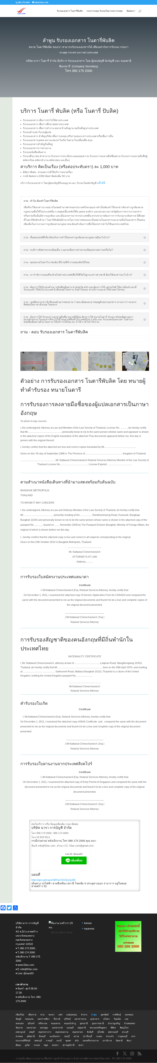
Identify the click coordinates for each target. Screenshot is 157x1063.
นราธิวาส (107, 1040)
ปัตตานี (119, 1040)
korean (88, 923)
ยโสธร (106, 1019)
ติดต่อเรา (131, 11)
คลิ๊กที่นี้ (101, 183)
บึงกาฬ (57, 1019)
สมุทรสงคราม (61, 1032)
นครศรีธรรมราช (91, 1040)
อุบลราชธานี (98, 1023)
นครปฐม (44, 1027)
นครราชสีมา (44, 1019)
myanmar (89, 928)
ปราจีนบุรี (87, 1036)
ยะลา (81, 1045)
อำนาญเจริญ (114, 1023)
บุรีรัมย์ (67, 1019)
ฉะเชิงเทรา (55, 1036)
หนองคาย (55, 1023)
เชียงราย (32, 1014)
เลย (126, 1019)
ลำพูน (94, 1014)
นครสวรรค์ (57, 1027)
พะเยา (51, 1014)
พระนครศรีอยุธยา (98, 1027)
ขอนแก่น (29, 1019)
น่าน (42, 1014)
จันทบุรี (42, 1036)
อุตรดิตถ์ (105, 1014)
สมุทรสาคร (77, 1032)
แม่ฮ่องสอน (71, 1014)
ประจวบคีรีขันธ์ (23, 1040)
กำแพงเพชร (129, 1023)
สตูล (46, 1045)
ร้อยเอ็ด (117, 1019)
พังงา (129, 1040)
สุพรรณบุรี (113, 1032)
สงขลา (55, 1045)
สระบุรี (125, 1032)
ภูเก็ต (27, 1045)
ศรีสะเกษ (42, 1023)
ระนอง (37, 1045)
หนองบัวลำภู (70, 1023)
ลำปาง (84, 1014)
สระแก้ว (110, 1036)
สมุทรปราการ (44, 1032)
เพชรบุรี (38, 1040)
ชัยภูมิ (18, 1019)
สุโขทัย (100, 1032)
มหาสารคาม (80, 1019)
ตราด (76, 1036)
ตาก (133, 1036)
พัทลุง (18, 1045)
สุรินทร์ (31, 1023)
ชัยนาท (19, 1027)
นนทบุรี (70, 1027)
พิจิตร (113, 1027)
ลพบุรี (31, 1032)
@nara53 (77, 854)
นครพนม (129, 1014)
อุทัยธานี (31, 1036)
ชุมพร (68, 1040)
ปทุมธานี (82, 1027)
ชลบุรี (67, 1036)
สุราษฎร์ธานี (69, 1045)
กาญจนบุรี (122, 1036)
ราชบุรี (49, 1040)
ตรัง (77, 1040)
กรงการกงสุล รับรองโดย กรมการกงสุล (105, 11)
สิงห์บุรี (90, 1032)
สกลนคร (20, 1023)
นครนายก (31, 1027)
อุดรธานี (84, 1023)
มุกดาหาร (94, 1019)
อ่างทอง (19, 1036)
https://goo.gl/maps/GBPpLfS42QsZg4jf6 (53, 880)
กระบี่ (58, 1040)
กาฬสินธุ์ (117, 1014)
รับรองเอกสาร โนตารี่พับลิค (70, 11)
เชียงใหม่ (20, 1014)
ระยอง (99, 1036)
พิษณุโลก (124, 1027)
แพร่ (60, 1014)
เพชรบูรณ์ (20, 1032)
